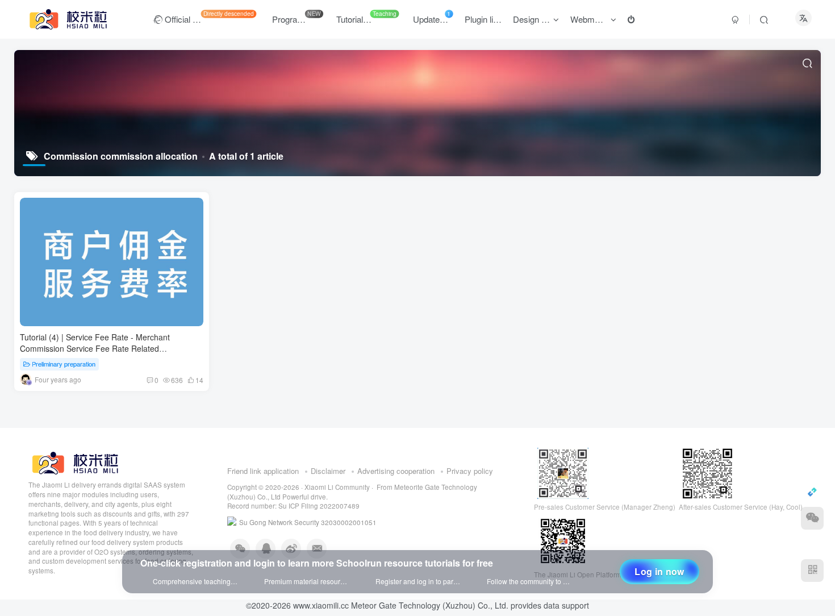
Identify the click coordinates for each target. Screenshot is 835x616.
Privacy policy (469, 487)
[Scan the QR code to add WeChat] (812, 518)
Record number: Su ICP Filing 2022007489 (293, 522)
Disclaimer (328, 487)
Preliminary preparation (63, 363)
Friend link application (263, 487)
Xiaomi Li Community (337, 503)
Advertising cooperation (396, 487)
